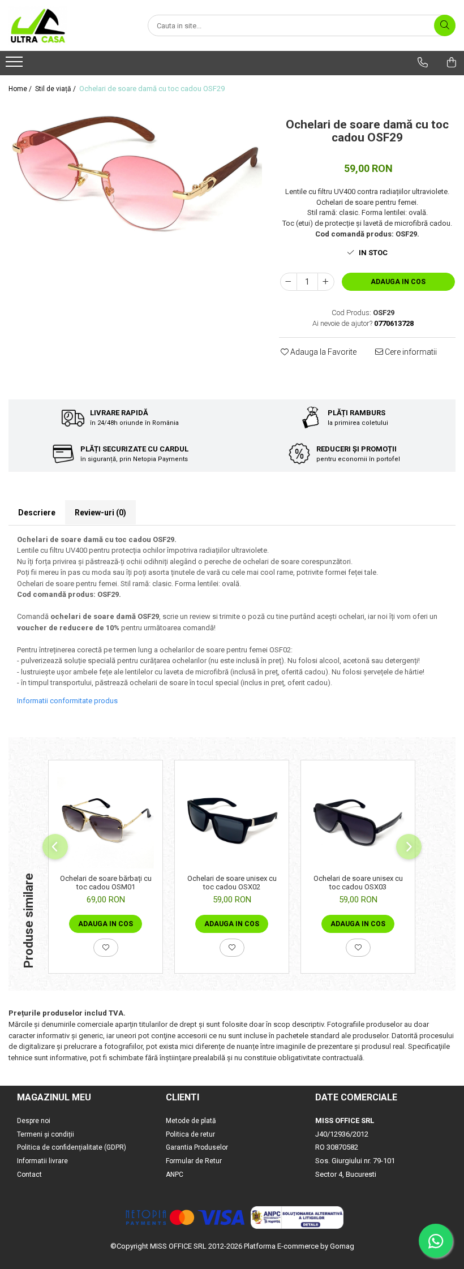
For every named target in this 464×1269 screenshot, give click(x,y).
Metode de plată (191, 1121)
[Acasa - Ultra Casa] (65, 25)
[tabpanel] (135, 177)
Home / (20, 89)
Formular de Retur (194, 1161)
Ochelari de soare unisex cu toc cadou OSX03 (358, 882)
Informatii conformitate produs (67, 700)
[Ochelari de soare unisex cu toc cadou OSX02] (231, 820)
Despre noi (33, 1121)
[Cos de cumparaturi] (451, 62)
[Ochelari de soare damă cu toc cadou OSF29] (135, 177)
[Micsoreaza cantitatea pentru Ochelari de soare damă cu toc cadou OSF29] (288, 282)
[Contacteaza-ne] (423, 62)
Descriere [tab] (36, 512)
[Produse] (15, 65)
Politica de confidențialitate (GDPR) (71, 1147)
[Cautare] (445, 25)
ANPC (174, 1174)
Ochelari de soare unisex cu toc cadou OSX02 (232, 882)
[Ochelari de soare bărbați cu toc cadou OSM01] (105, 820)
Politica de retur (190, 1134)
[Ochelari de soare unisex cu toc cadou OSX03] (358, 820)
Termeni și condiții (45, 1134)
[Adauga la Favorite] (105, 948)
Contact (29, 1174)
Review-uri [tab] (100, 512)
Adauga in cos (398, 282)
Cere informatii (410, 351)
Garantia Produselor (197, 1147)
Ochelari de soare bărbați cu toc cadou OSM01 (106, 882)
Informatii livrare (42, 1161)
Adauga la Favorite (322, 351)
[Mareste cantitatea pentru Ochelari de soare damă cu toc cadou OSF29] (325, 282)
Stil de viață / (56, 89)
